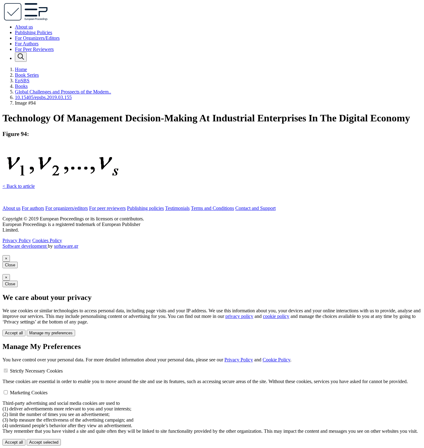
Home (21, 69)
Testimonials (177, 208)
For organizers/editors (66, 208)
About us (24, 26)
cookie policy (276, 316)
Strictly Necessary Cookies (36, 370)
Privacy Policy (16, 240)
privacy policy (239, 316)
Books (21, 86)
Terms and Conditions (212, 208)
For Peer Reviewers (34, 49)
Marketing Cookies (28, 392)
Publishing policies (145, 208)
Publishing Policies (33, 32)
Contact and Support (255, 208)
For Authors (26, 43)
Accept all (14, 333)
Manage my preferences (51, 333)
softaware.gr (66, 246)
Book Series (27, 75)
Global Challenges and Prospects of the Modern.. (63, 91)
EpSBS (22, 80)
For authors (33, 208)
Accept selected (43, 442)
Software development (25, 246)
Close (10, 265)
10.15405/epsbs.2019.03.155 (43, 97)
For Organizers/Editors (37, 38)
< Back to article (18, 186)
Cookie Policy (276, 359)
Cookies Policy (47, 240)
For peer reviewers (107, 208)
